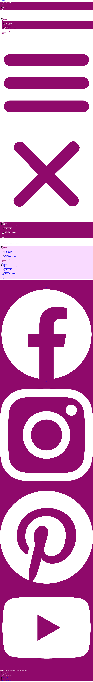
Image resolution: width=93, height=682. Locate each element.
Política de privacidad (5, 672)
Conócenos (4, 19)
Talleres (3, 29)
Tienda (3, 20)
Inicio (3, 18)
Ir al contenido (2, 0)
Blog (3, 33)
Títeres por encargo (6, 31)
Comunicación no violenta (10, 28)
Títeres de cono (7, 26)
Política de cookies (5, 674)
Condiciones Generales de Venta (7, 675)
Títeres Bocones (7, 24)
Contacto (4, 32)
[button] (46, 128)
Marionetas (6, 27)
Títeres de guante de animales (11, 22)
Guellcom (25, 670)
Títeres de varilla (8, 23)
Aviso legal (4, 673)
